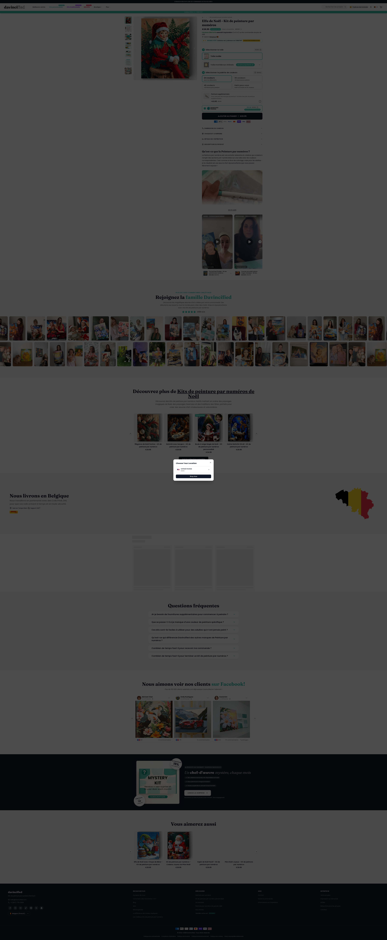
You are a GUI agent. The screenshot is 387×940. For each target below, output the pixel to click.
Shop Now (193, 476)
